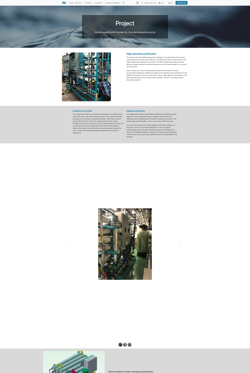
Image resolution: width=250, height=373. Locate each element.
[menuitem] (71, 3)
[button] (137, 3)
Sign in (170, 3)
